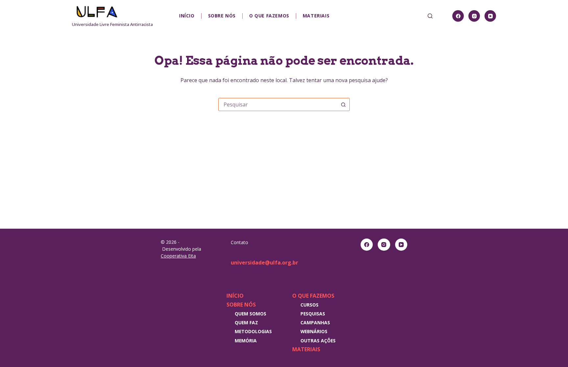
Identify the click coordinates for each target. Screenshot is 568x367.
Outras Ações (318, 340)
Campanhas (315, 322)
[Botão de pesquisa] (343, 104)
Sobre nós (222, 15)
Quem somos (250, 313)
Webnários (313, 331)
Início (187, 15)
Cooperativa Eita (178, 256)
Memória (246, 340)
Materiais (316, 15)
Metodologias (253, 331)
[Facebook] (458, 16)
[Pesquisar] (430, 15)
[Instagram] (474, 16)
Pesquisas (312, 313)
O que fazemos (269, 15)
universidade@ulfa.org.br (264, 262)
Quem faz (246, 322)
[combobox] (278, 104)
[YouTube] (490, 16)
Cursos (309, 305)
